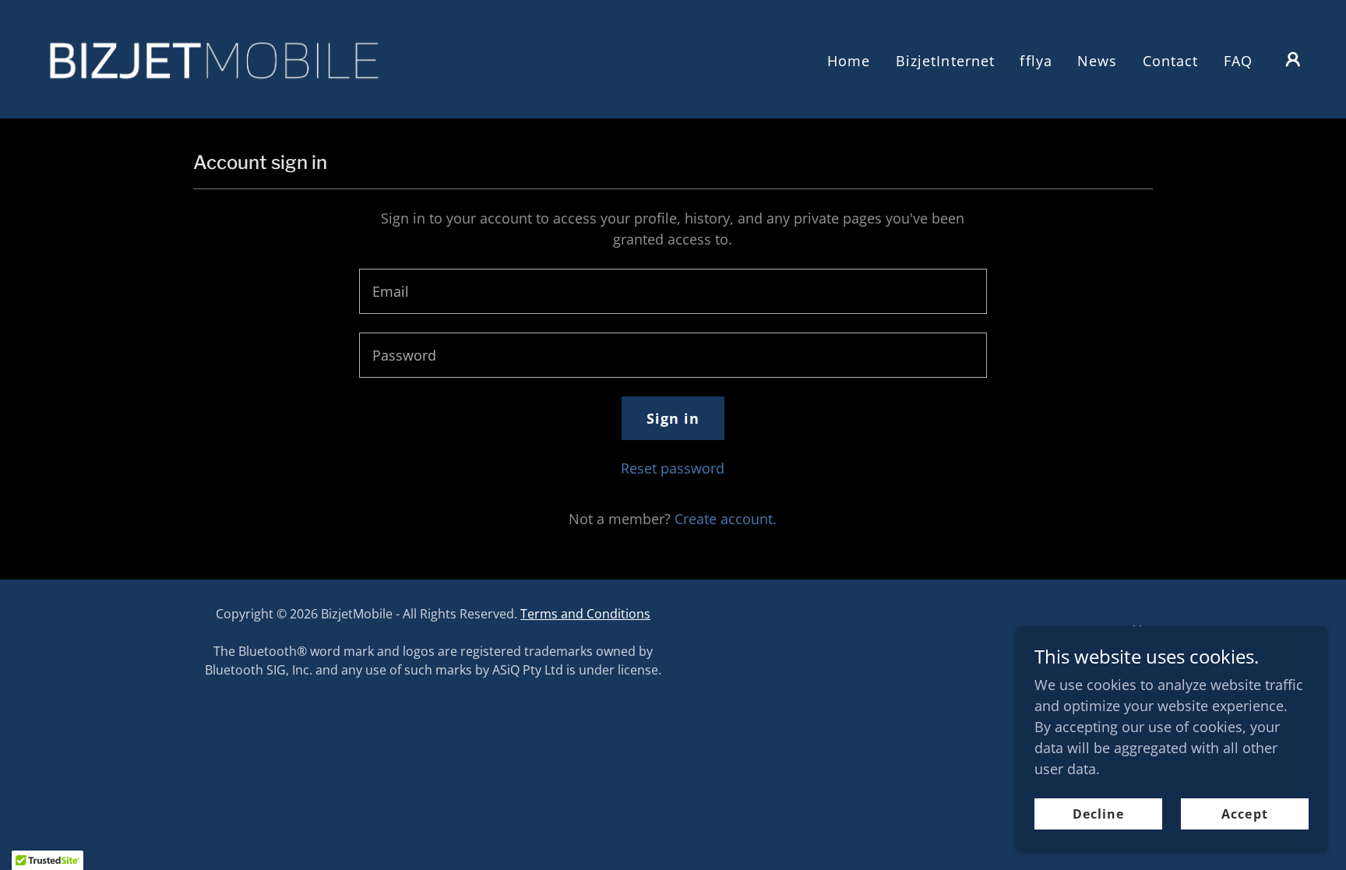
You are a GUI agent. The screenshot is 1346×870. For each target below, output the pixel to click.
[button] (1293, 59)
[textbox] (672, 291)
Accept (1244, 813)
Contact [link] (1171, 60)
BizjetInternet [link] (945, 60)
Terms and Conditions (585, 613)
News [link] (1097, 60)
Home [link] (849, 60)
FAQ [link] (1238, 60)
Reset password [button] (672, 468)
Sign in (673, 418)
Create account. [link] (726, 518)
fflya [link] (1036, 60)
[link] (213, 57)
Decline (1098, 813)
